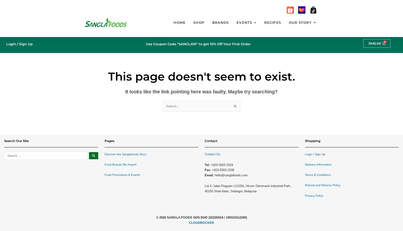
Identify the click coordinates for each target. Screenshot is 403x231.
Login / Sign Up (19, 44)
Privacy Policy (314, 195)
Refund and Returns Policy (322, 185)
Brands (220, 23)
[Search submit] (93, 155)
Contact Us (212, 154)
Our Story (300, 23)
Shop (198, 23)
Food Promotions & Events (122, 175)
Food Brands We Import (120, 164)
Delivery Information (318, 164)
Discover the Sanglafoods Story (125, 154)
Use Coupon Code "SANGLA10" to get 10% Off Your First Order (198, 44)
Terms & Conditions (318, 175)
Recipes (272, 23)
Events (244, 23)
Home (180, 23)
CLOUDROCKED (201, 222)
